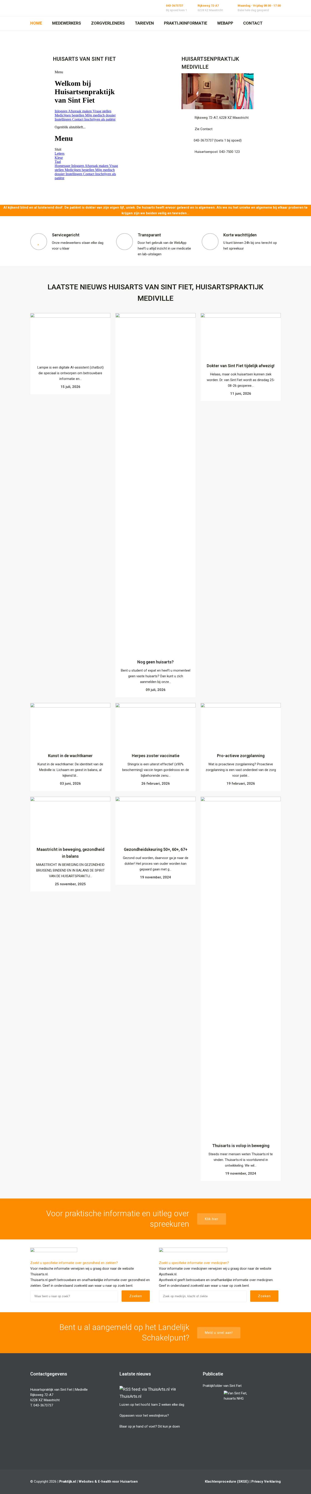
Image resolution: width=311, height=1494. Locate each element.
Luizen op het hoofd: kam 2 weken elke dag (152, 1405)
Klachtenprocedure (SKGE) (227, 1481)
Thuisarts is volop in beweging (240, 1145)
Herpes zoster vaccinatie (155, 755)
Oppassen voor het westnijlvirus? (144, 1415)
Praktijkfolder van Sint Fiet (222, 1386)
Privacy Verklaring (266, 1481)
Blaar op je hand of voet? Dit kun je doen (150, 1426)
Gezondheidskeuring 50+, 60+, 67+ (155, 849)
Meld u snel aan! (219, 1333)
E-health (104, 1481)
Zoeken (135, 1296)
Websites (86, 1481)
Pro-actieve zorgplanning (241, 755)
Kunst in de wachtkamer (70, 755)
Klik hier (211, 1219)
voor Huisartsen (125, 1481)
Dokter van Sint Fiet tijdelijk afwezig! (241, 365)
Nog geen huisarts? (155, 662)
